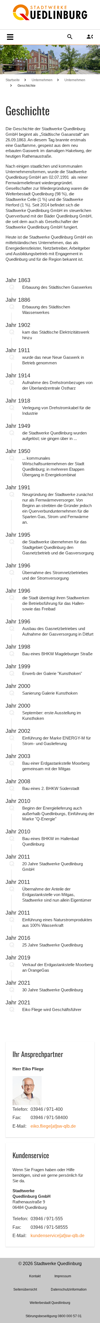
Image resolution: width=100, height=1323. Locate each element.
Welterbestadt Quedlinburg (50, 1303)
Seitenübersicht (25, 1289)
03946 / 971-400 (47, 1109)
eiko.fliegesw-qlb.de (53, 1126)
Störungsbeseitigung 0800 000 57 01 (54, 1316)
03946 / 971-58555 (49, 1227)
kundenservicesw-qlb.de (57, 1235)
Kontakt (35, 1276)
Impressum (62, 1276)
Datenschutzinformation (69, 1289)
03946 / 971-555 (47, 1218)
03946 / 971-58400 (49, 1117)
